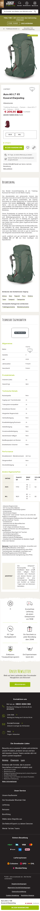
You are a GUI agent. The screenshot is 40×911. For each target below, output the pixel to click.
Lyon (23, 760)
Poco (24, 296)
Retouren (5, 809)
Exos (10, 296)
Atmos (4, 296)
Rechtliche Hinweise (27, 895)
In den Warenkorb (13, 148)
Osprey (6, 89)
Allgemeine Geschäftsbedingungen (19, 887)
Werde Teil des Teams (11, 828)
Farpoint (17, 296)
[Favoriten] (28, 147)
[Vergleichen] (34, 147)
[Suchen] (36, 10)
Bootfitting (6, 814)
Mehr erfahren (7, 168)
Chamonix (14, 760)
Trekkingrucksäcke (12, 29)
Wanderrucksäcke (23, 307)
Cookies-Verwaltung (12, 895)
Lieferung (5, 805)
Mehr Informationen (9, 781)
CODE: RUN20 (13, 23)
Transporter (21, 299)
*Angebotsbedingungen (18, 884)
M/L (19, 134)
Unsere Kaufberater (9, 795)
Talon (4, 299)
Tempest (11, 299)
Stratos (30, 296)
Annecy (5, 760)
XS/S (10, 134)
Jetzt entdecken (27, 23)
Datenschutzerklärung (19, 891)
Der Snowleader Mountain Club (14, 800)
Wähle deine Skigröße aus (12, 819)
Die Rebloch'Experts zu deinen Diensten (17, 824)
